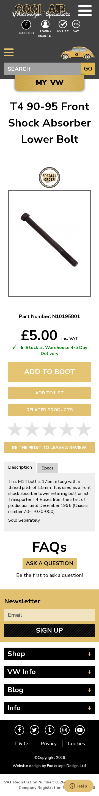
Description (20, 467)
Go (88, 68)
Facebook (19, 730)
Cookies (76, 743)
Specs (48, 468)
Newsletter (22, 601)
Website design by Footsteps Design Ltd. (50, 765)
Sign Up (49, 630)
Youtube (80, 730)
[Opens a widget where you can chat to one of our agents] (78, 786)
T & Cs (21, 743)
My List (63, 31)
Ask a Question (49, 563)
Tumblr (49, 730)
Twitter (34, 730)
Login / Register (45, 34)
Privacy (49, 743)
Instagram (65, 730)
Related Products (49, 410)
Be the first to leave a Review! (49, 448)
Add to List (49, 393)
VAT (76, 31)
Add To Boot (49, 372)
